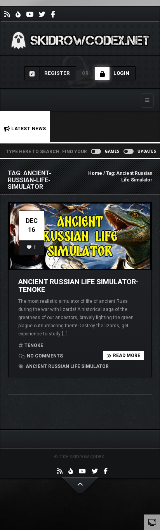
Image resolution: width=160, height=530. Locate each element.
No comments (44, 356)
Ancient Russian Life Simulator (66, 366)
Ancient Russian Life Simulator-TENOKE (78, 285)
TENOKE (33, 345)
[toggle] (152, 522)
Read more (126, 355)
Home (95, 173)
